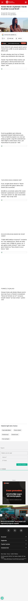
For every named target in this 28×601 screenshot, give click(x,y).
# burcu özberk (17, 430)
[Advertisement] (14, 116)
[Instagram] (21, 530)
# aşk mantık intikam (6, 430)
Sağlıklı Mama (9, 558)
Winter (2, 557)
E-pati (2, 558)
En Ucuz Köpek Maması (15, 558)
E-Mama (5, 558)
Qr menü (14, 559)
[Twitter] (15, 530)
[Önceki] (1, 515)
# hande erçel (5, 434)
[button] (26, 2)
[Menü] (2, 2)
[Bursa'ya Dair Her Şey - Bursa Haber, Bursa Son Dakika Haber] (10, 2)
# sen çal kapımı (5, 439)
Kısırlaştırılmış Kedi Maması (8, 559)
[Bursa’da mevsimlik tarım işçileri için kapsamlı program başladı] (14, 515)
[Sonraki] (27, 515)
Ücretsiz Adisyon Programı (20, 559)
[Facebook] (8, 530)
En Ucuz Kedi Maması (23, 558)
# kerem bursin (15, 434)
